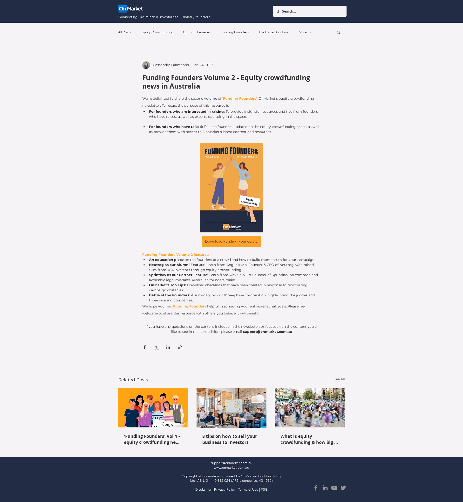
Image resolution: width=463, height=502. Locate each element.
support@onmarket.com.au (231, 463)
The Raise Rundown (274, 32)
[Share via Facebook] (144, 347)
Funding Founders (234, 32)
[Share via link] (180, 347)
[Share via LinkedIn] (168, 347)
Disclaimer (203, 489)
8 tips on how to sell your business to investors (229, 439)
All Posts (124, 32)
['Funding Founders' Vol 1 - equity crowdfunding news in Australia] (153, 407)
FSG (264, 489)
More (303, 32)
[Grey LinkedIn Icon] (325, 487)
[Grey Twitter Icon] (343, 487)
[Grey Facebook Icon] (316, 487)
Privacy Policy (225, 489)
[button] (338, 32)
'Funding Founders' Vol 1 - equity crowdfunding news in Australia (153, 439)
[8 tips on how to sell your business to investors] (232, 408)
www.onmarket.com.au (231, 467)
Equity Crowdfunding (157, 32)
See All (339, 379)
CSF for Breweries (197, 32)
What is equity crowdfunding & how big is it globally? (309, 439)
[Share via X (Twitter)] (156, 347)
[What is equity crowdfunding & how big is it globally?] (310, 407)
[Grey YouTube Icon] (334, 487)
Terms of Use (248, 489)
